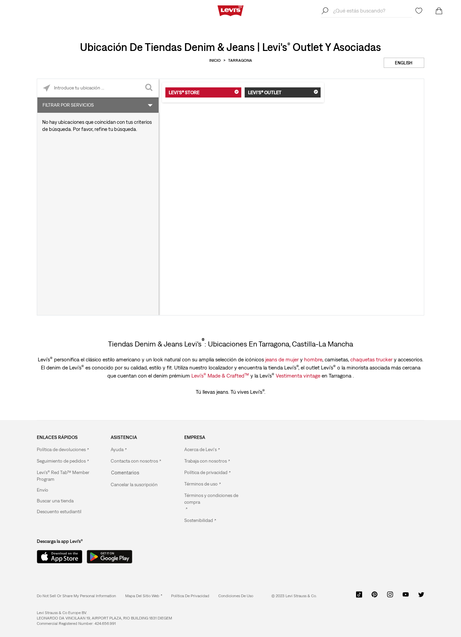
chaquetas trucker (371, 359)
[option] (64, 449)
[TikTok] (359, 597)
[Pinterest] (375, 597)
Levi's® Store (184, 92)
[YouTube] (406, 597)
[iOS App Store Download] (57, 556)
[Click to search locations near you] (46, 88)
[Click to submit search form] (149, 88)
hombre (313, 359)
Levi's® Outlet (264, 92)
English (403, 62)
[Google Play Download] (109, 556)
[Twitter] (421, 597)
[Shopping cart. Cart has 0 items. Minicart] (439, 11)
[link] (143, 595)
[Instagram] (390, 597)
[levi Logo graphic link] (230, 10)
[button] (64, 475)
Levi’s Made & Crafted (220, 375)
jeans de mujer (282, 359)
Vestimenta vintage (298, 375)
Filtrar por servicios (68, 105)
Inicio (215, 60)
